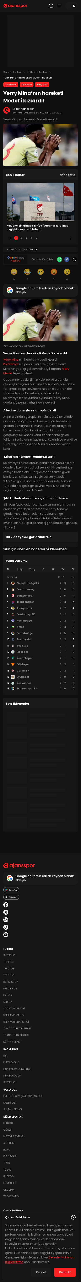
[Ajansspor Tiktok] (5, 927)
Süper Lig (9, 955)
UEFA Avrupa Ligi (13, 1015)
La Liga (7, 995)
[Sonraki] (71, 238)
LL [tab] (53, 569)
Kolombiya (26, 84)
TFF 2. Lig (8, 968)
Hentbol (8, 1123)
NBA (5, 1055)
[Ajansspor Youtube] (5, 934)
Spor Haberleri (12, 72)
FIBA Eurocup (12, 1075)
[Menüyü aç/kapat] (59, 5)
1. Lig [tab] (19, 569)
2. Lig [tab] (32, 569)
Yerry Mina (42, 84)
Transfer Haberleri (16, 1035)
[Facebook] (66, 259)
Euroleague (11, 1062)
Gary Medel (10, 84)
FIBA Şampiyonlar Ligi (17, 1069)
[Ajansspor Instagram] (5, 919)
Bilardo (8, 1176)
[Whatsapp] (59, 259)
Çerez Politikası (13, 1210)
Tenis (6, 1163)
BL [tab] (73, 569)
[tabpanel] (40, 633)
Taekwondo (11, 1196)
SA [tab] (63, 569)
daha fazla (67, 175)
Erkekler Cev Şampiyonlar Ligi (22, 1096)
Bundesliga (10, 982)
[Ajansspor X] (5, 912)
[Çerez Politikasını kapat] (73, 1217)
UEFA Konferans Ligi (16, 1022)
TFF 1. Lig (8, 962)
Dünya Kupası (11, 1042)
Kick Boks (9, 1156)
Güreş (7, 1129)
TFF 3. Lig (8, 975)
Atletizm (8, 1143)
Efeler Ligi (9, 1102)
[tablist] (40, 569)
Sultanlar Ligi (12, 1109)
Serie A (7, 1002)
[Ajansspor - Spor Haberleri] (15, 6)
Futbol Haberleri (37, 72)
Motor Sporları (13, 1136)
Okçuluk (8, 1189)
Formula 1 (9, 1183)
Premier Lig (10, 988)
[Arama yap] (51, 5)
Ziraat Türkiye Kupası (17, 1028)
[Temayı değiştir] (71, 6)
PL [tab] (44, 569)
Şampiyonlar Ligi (14, 1008)
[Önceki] (10, 238)
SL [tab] (8, 569)
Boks (6, 1149)
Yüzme (7, 1169)
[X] (74, 259)
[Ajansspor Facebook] (5, 904)
